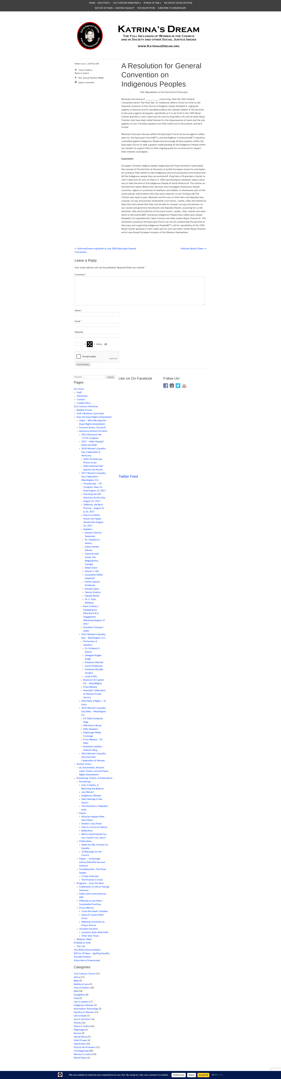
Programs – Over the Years (90, 883)
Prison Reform (86, 908)
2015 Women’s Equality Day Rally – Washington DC (93, 711)
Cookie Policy (84, 403)
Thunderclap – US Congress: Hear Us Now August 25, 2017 (94, 487)
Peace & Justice (82, 73)
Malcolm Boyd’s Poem (193, 248)
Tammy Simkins (93, 592)
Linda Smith (91, 676)
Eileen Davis (91, 568)
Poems (82, 813)
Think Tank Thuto (90, 936)
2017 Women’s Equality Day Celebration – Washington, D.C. (93, 476)
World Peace (80, 1058)
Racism (77, 1033)
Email (78, 321)
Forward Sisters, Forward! (92, 427)
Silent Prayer (80, 1040)
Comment (80, 274)
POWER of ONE (151, 3)
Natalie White (92, 596)
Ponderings (85, 781)
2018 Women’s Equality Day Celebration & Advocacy (93, 452)
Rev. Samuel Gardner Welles (91, 78)
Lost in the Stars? (82, 1019)
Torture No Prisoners (84, 1047)
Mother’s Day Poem (91, 824)
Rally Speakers (90, 729)
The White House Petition (178, 3)
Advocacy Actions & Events (93, 431)
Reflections (87, 831)
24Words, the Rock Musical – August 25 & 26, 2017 (93, 508)
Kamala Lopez (92, 589)
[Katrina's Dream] (140, 51)
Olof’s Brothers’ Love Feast (90, 413)
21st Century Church (84, 974)
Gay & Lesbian (81, 1002)
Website (79, 332)
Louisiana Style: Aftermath (94, 932)
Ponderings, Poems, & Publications (94, 778)
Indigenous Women (91, 795)
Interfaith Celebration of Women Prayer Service (94, 694)
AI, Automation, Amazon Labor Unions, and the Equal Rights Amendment (93, 771)
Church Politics (85, 70)
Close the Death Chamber (94, 911)
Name (78, 310)
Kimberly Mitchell (94, 662)
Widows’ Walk (84, 939)
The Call (81, 946)
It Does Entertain (90, 876)
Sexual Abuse (80, 1037)
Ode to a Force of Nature (94, 827)
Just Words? (87, 792)
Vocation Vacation (88, 929)
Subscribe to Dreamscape (172, 8)
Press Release (90, 687)
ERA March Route (92, 725)
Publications (85, 841)
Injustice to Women (84, 1012)
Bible (76, 981)
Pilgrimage (79, 1030)
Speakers (87, 529)
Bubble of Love (84, 410)
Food (76, 998)
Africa (77, 977)
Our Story (103, 3)
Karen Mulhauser (94, 666)
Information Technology (86, 1009)
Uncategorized (81, 1051)
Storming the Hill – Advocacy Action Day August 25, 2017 (94, 497)
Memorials (82, 396)
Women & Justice (83, 1054)
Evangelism (79, 995)
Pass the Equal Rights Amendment (94, 417)
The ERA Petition (146, 8)
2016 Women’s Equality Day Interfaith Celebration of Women (93, 757)
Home (92, 3)
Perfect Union (84, 764)
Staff (79, 392)
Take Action (80, 1044)
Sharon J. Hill (91, 571)
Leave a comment (86, 83)
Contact (81, 399)
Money (77, 1023)
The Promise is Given (92, 880)
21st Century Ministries (126, 3)
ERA (97, 64)
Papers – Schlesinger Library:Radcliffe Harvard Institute (92, 862)
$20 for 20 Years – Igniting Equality (114, 8)
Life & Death (80, 1016)
